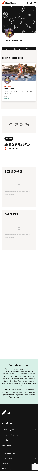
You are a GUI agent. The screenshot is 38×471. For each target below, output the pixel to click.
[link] (19, 82)
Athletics (9, 139)
